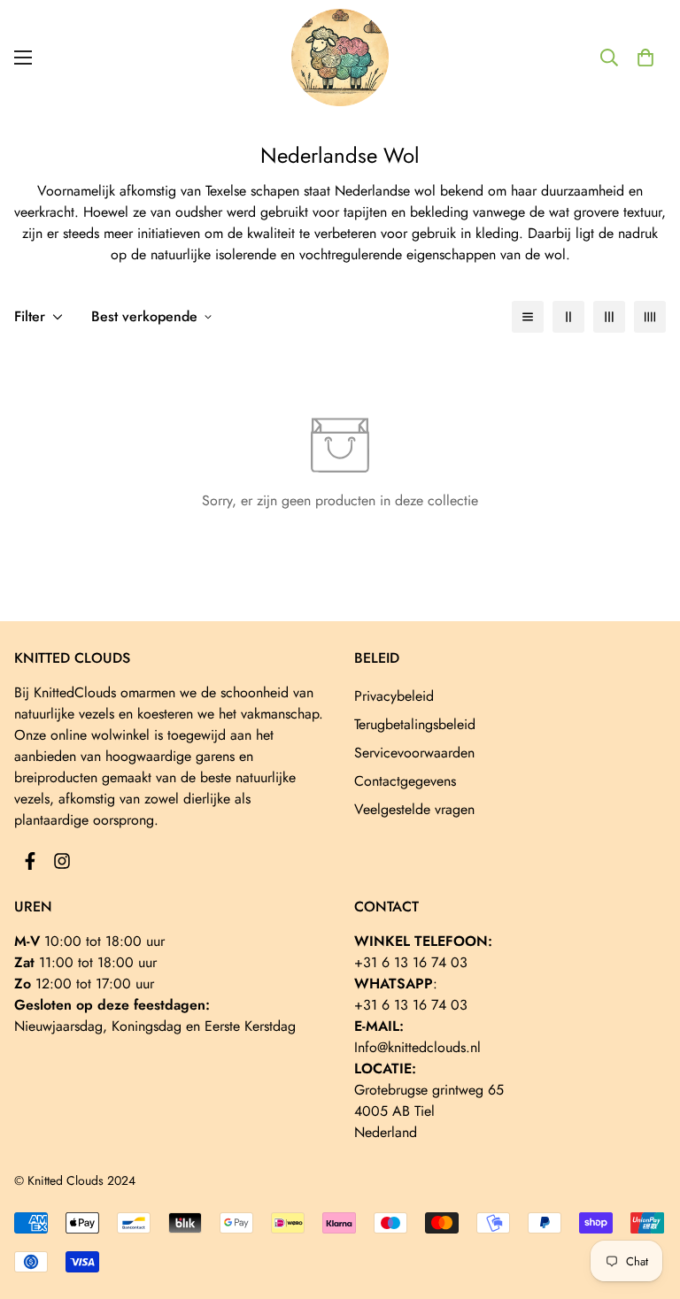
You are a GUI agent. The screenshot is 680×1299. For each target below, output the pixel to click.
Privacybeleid (394, 696)
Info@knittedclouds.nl (417, 1047)
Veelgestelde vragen (414, 809)
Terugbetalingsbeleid (414, 724)
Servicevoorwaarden (414, 752)
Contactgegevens (405, 781)
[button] (645, 57)
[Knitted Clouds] (340, 57)
